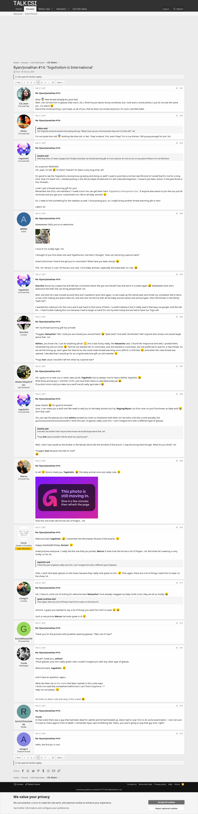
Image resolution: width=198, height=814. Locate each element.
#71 (181, 583)
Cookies (19, 784)
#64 (181, 213)
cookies (34, 802)
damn (50, 699)
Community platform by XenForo (99, 789)
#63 (181, 143)
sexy (65, 699)
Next (59, 82)
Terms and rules (145, 784)
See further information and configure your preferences (41, 807)
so (46, 699)
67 (53, 82)
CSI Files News (80, 8)
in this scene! (74, 699)
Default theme (33, 784)
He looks (39, 699)
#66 (181, 317)
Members (61, 8)
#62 (181, 115)
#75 (181, 733)
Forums (30, 8)
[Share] (177, 88)
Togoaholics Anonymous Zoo (123, 191)
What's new (44, 8)
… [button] (49, 82)
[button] (52, 9)
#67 (181, 366)
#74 (181, 706)
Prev (19, 82)
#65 (181, 274)
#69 (181, 461)
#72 (181, 623)
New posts (18, 13)
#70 (181, 527)
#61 (181, 88)
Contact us (132, 784)
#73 (181, 647)
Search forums (31, 13)
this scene (62, 683)
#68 (181, 394)
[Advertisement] (99, 38)
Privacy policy (160, 784)
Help (170, 784)
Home (19, 8)
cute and (58, 699)
